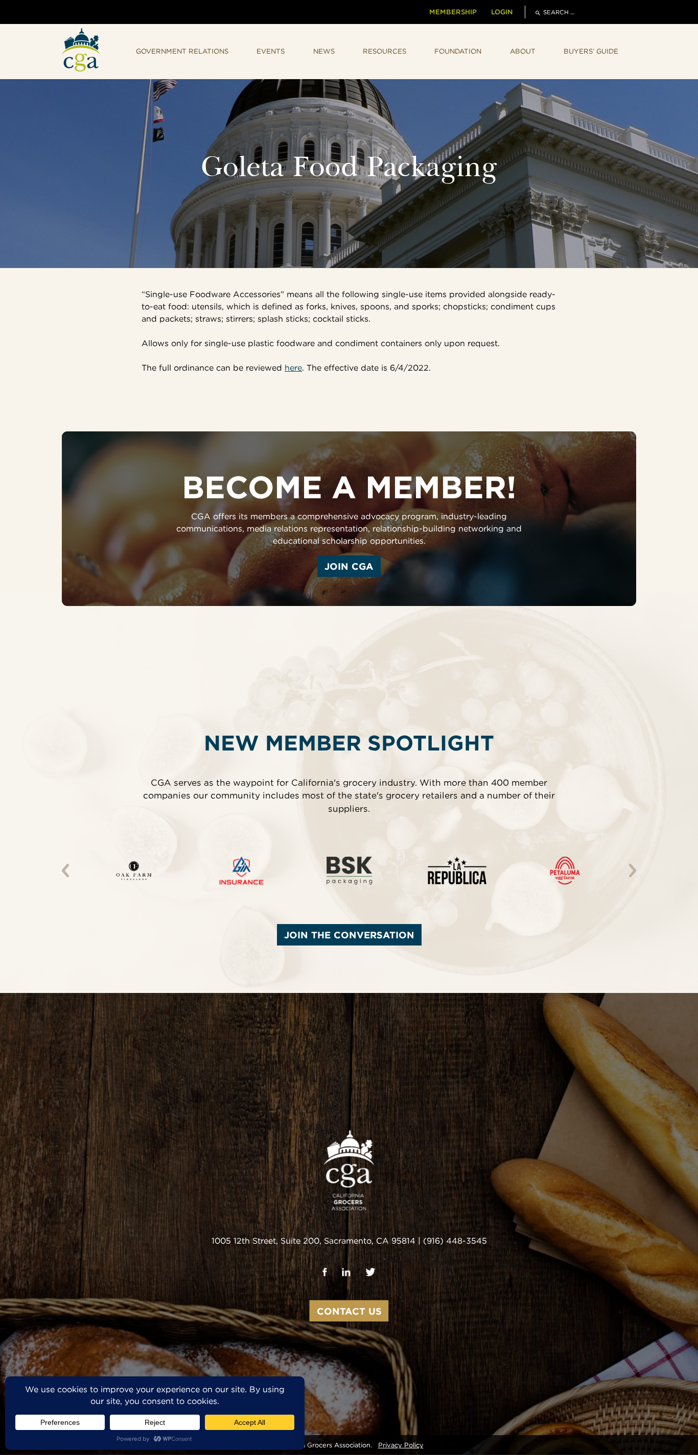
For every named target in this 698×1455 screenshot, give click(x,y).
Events (271, 51)
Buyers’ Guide (591, 51)
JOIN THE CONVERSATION (349, 934)
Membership (453, 12)
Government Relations (182, 51)
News (324, 51)
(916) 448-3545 (455, 1241)
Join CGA (349, 566)
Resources (384, 51)
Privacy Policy (401, 1445)
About (523, 51)
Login (502, 12)
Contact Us (349, 1311)
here (293, 368)
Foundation (457, 51)
